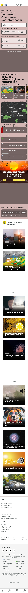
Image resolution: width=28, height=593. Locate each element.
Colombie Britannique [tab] (8, 212)
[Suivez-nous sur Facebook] (3, 551)
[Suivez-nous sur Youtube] (10, 551)
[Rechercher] (17, 5)
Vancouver (5, 215)
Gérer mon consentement (8, 511)
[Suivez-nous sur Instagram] (7, 551)
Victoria (16, 215)
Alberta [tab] (18, 212)
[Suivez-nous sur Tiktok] (14, 551)
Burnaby (21, 215)
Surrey (10, 215)
